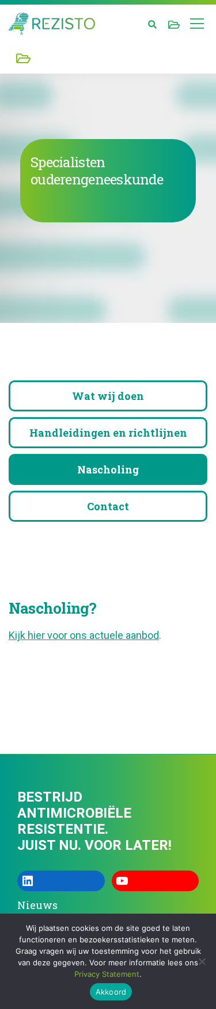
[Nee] (201, 961)
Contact (108, 506)
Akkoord (111, 991)
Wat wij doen (108, 396)
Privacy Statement (106, 974)
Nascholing (108, 469)
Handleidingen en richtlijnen (108, 433)
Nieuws (37, 905)
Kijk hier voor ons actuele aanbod (84, 635)
